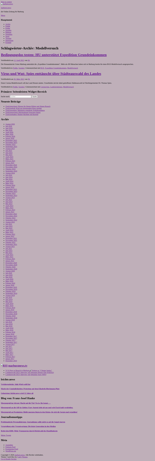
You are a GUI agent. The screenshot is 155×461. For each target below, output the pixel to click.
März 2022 (9, 232)
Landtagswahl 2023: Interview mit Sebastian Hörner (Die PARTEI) (29, 373)
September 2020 (11, 269)
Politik (7, 26)
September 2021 (11, 244)
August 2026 (10, 124)
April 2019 (9, 304)
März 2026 (9, 134)
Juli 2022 (8, 224)
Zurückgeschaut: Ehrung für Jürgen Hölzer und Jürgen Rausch (27, 106)
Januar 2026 (9, 138)
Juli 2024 (8, 175)
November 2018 (11, 314)
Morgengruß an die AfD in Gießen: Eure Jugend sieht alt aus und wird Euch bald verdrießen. (37, 408)
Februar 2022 (10, 234)
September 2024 (11, 171)
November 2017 (11, 338)
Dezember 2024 (11, 165)
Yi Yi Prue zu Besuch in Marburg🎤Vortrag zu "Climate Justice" (28, 370)
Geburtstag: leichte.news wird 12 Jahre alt (17, 393)
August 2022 (10, 222)
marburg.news (6, 8)
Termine (8, 38)
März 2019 (9, 306)
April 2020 (9, 279)
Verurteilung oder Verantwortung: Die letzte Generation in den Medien (28, 426)
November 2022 (11, 216)
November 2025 (11, 142)
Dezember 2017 (11, 336)
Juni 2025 (8, 153)
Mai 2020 (8, 277)
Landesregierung (56, 87)
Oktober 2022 (10, 218)
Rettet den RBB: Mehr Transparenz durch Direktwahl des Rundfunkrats (29, 431)
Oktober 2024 (10, 169)
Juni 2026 (8, 128)
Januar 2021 (9, 261)
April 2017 (9, 353)
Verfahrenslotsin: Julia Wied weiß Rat (15, 384)
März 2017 (9, 355)
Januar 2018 (9, 334)
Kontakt (8, 43)
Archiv (7, 24)
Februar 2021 (10, 259)
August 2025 (10, 149)
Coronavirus (44, 87)
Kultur (7, 28)
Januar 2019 (9, 310)
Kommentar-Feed (11, 449)
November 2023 (11, 191)
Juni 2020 (8, 275)
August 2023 (10, 198)
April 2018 (9, 328)
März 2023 (9, 208)
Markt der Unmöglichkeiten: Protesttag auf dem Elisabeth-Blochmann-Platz (30, 389)
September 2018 (11, 318)
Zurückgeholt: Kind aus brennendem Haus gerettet (23, 108)
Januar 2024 (9, 187)
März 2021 (9, 257)
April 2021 (9, 255)
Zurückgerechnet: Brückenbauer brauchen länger (23, 112)
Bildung (8, 32)
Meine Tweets (6, 435)
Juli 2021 (8, 249)
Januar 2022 (9, 236)
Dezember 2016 (11, 361)
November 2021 (11, 240)
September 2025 (11, 147)
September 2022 (11, 220)
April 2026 (9, 132)
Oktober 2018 (10, 316)
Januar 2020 (9, 285)
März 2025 (9, 159)
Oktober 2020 (10, 267)
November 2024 (11, 167)
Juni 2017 (8, 348)
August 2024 (10, 173)
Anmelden (9, 445)
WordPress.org (10, 451)
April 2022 (9, 230)
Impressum (9, 40)
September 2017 (11, 342)
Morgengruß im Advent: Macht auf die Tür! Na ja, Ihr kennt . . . (26, 403)
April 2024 (9, 181)
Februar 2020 (10, 283)
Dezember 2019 (11, 287)
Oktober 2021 (10, 242)
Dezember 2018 (11, 312)
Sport (7, 36)
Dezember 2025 (11, 140)
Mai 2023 (8, 204)
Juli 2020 (8, 273)
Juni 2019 (8, 300)
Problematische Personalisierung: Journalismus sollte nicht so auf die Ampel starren (33, 422)
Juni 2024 (8, 177)
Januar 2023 (9, 212)
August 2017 (10, 344)
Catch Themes (22, 457)
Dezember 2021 (11, 238)
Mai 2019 (8, 302)
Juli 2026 (8, 126)
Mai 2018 (8, 326)
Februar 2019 (10, 308)
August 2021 (10, 246)
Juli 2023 (8, 200)
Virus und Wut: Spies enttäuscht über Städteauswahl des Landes (51, 74)
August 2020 (10, 271)
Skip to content (6, 2)
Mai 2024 (8, 179)
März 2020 (9, 281)
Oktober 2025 (10, 145)
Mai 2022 (8, 228)
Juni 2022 (8, 226)
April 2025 (9, 157)
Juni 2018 (8, 324)
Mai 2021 (8, 253)
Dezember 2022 (11, 214)
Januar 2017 (9, 359)
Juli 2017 (8, 346)
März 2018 (9, 330)
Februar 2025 (10, 161)
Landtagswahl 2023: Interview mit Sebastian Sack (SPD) (25, 375)
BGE (42, 68)
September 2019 (11, 293)
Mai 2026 (8, 130)
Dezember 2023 (11, 189)
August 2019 (10, 295)
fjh (29, 60)
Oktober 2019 (10, 291)
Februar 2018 (10, 332)
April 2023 (9, 206)
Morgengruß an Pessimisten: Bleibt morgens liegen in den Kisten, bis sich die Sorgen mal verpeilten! (39, 412)
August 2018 (10, 320)
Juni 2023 (8, 202)
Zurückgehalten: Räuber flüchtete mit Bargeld (21, 114)
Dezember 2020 (11, 263)
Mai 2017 (8, 351)
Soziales (8, 30)
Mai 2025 (8, 155)
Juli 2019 (8, 297)
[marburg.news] (7, 4)
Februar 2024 (10, 185)
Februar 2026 (10, 136)
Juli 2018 (8, 322)
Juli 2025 (8, 151)
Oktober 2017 (10, 340)
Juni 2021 (8, 251)
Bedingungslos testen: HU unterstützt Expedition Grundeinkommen (54, 55)
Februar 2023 (10, 210)
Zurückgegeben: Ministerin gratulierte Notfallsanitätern (25, 110)
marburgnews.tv (17, 365)
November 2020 (11, 265)
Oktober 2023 (10, 193)
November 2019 (11, 289)
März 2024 (9, 183)
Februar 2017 (10, 357)
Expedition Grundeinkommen (55, 68)
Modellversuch (72, 68)
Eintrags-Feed (10, 447)
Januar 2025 (9, 163)
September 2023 (11, 196)
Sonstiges (8, 34)
